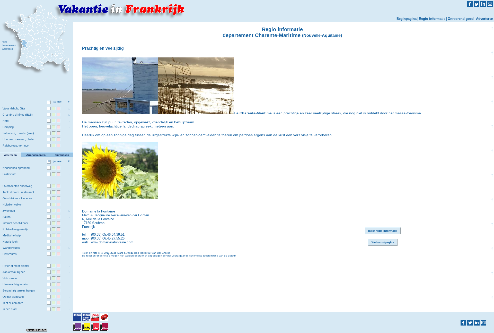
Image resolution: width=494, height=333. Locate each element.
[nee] (58, 108)
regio (4, 41)
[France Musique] (104, 327)
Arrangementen (36, 154)
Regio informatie (432, 19)
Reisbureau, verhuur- (16, 145)
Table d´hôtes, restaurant (18, 192)
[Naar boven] (492, 156)
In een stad (9, 309)
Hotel (6, 120)
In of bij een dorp (13, 302)
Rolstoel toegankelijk (15, 229)
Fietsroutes (10, 253)
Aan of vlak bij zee (14, 272)
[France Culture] (77, 327)
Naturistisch (10, 241)
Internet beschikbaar (15, 223)
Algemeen (10, 154)
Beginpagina (406, 19)
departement (9, 45)
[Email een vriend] (483, 323)
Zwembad (9, 210)
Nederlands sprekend (16, 167)
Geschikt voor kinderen (17, 198)
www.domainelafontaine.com (112, 242)
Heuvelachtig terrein (15, 284)
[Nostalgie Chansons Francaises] (86, 317)
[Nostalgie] (77, 317)
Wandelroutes (11, 247)
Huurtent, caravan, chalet (18, 139)
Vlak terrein (10, 278)
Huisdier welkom (13, 204)
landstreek (7, 49)
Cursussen (62, 154)
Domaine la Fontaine (98, 211)
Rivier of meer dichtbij (16, 265)
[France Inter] (95, 327)
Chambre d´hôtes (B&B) (18, 114)
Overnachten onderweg (17, 185)
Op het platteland (13, 296)
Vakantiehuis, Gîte (14, 108)
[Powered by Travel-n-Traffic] (36, 330)
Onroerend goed (461, 19)
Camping (8, 127)
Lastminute (9, 174)
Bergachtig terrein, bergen (19, 290)
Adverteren (484, 19)
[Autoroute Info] (104, 317)
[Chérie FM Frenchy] (95, 317)
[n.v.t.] (49, 108)
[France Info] (86, 327)
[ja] (54, 108)
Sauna (7, 216)
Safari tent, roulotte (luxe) (18, 133)
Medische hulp (12, 235)
